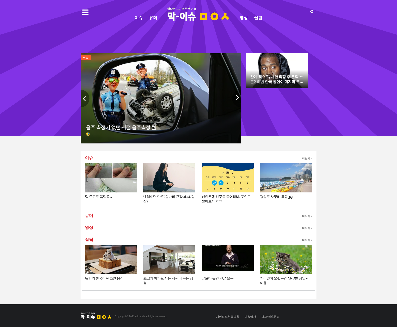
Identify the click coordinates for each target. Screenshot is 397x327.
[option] (161, 98)
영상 (244, 17)
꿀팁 (258, 17)
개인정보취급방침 (227, 316)
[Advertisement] (339, 94)
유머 (153, 17)
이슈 (139, 17)
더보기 (306, 158)
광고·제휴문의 (270, 316)
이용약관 (250, 316)
